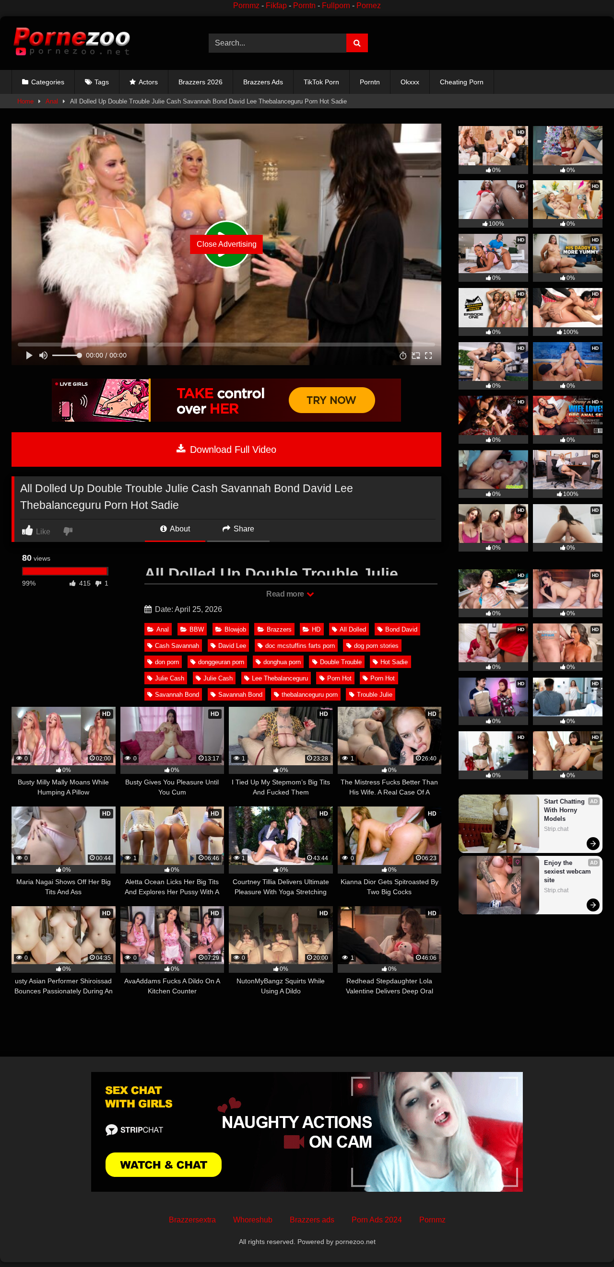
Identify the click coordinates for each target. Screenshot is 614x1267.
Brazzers (279, 629)
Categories (47, 82)
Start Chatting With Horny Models (565, 810)
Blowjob (235, 629)
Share (243, 529)
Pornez (368, 5)
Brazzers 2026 (200, 82)
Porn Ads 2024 (377, 1220)
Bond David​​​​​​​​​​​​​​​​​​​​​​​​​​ (401, 629)
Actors (148, 82)
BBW (196, 629)
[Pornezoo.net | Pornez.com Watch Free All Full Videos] (71, 43)
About (179, 529)
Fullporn (336, 5)
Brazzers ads (312, 1220)
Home (25, 101)
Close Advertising (227, 244)
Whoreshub (252, 1220)
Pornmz (246, 5)
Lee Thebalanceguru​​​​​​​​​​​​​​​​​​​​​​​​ (280, 678)
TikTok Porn (321, 82)
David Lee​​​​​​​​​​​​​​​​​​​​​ (232, 645)
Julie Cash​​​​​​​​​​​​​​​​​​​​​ (169, 678)
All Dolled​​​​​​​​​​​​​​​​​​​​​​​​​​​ (353, 629)
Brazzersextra (192, 1220)
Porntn (304, 5)
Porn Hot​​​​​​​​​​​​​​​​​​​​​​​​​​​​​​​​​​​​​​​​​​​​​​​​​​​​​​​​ (339, 678)
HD (316, 629)
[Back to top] (584, 1238)
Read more (286, 594)
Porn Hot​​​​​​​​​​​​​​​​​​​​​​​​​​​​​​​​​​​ (382, 678)
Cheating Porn (462, 82)
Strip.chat (556, 829)
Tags (101, 82)
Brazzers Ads (263, 82)
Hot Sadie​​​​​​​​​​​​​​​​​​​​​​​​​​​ (394, 662)
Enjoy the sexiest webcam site (568, 871)
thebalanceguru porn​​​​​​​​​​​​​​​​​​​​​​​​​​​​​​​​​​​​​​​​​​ (310, 694)
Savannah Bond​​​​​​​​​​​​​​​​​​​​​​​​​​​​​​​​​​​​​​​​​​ (240, 694)
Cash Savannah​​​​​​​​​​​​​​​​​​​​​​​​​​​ (177, 645)
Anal (52, 101)
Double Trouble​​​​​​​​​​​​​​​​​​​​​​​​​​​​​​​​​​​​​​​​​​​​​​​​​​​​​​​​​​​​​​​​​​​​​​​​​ (341, 662)
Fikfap (276, 5)
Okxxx (410, 82)
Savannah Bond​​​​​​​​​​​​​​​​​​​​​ (177, 694)
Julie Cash (218, 678)
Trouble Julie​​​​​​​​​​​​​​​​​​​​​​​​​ (374, 694)
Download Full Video (231, 449)
